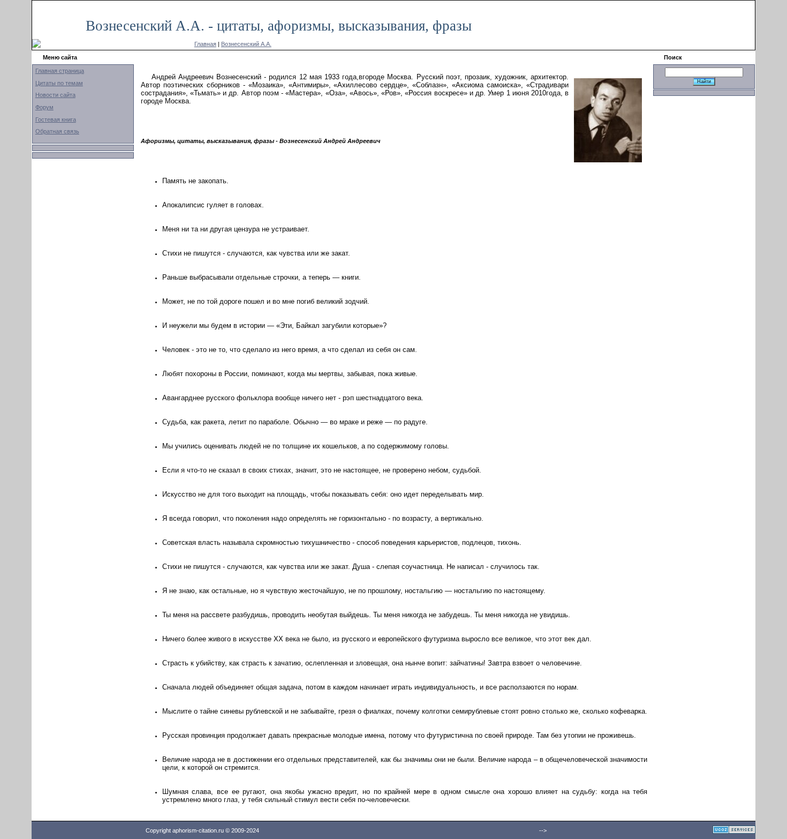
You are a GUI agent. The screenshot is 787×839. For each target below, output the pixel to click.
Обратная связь (57, 131)
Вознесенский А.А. (246, 44)
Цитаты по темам (59, 83)
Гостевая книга (55, 119)
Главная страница (59, 71)
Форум (44, 107)
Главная (205, 44)
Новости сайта (55, 95)
